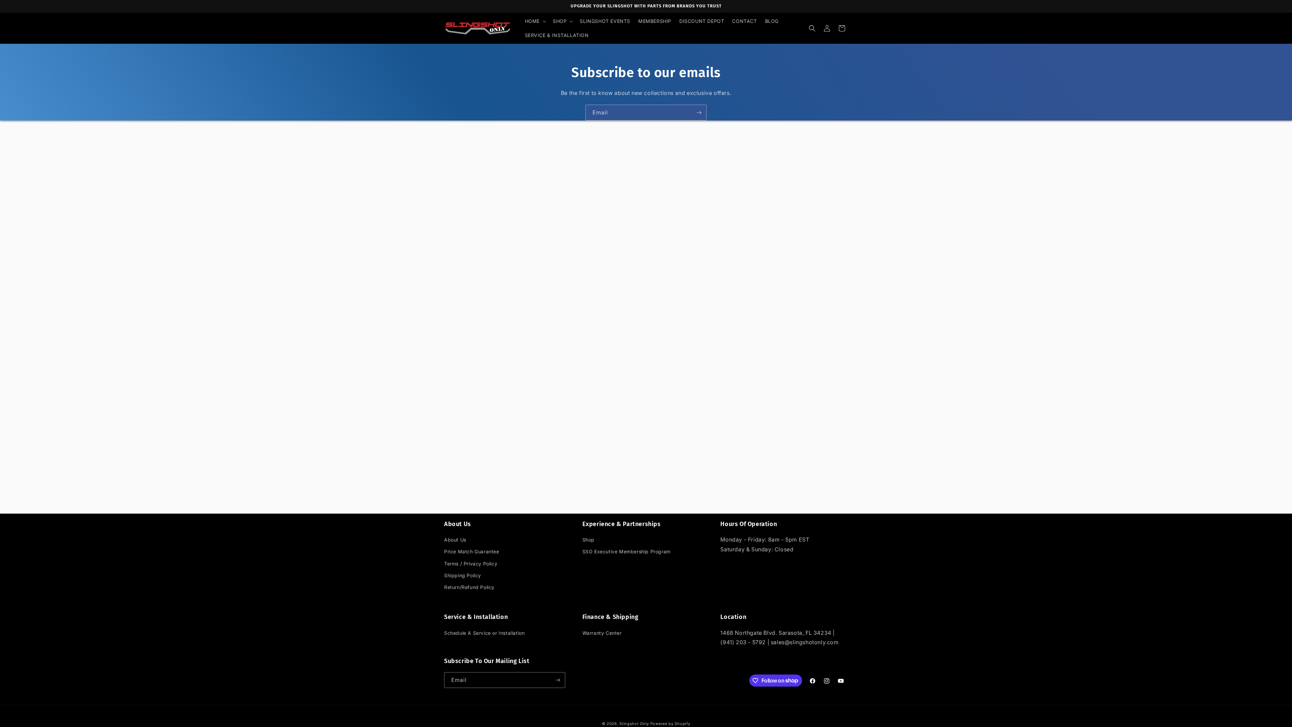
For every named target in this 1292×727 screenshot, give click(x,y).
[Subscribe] (698, 112)
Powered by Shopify (670, 723)
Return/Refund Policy (469, 587)
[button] (535, 21)
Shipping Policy (462, 575)
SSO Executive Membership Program (626, 551)
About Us (455, 540)
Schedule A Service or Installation (484, 633)
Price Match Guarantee (471, 551)
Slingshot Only (634, 723)
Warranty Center (602, 633)
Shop (588, 540)
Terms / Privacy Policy (470, 563)
